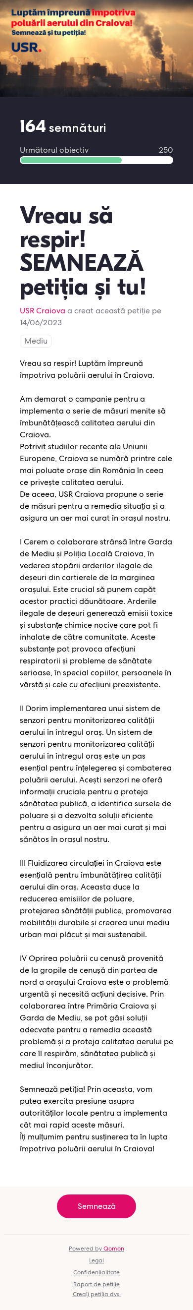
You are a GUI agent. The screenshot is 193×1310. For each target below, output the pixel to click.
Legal (96, 1260)
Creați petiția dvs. (97, 1294)
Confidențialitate (96, 1272)
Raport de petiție (96, 1284)
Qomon (113, 1248)
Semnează (97, 1206)
